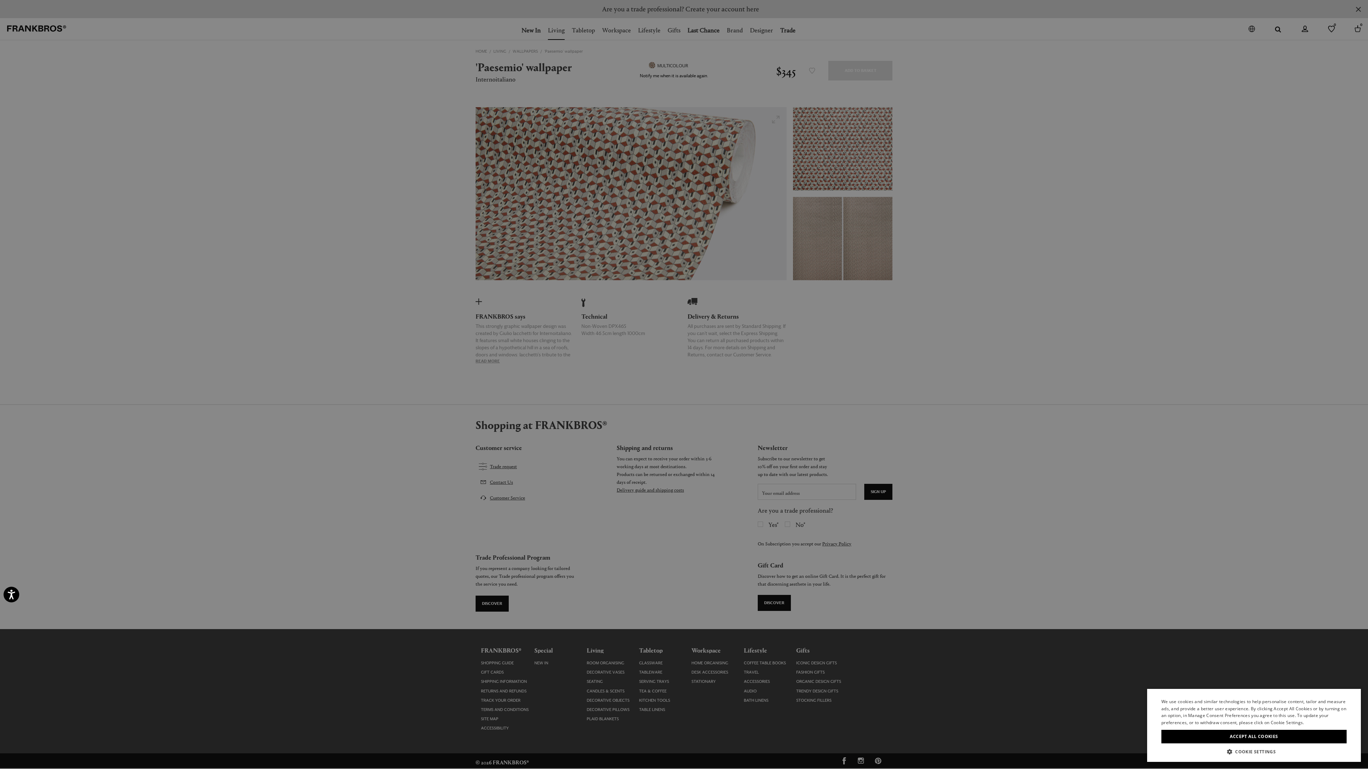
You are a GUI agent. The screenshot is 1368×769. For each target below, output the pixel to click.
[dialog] (684, 384)
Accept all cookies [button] (1254, 736)
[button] (1254, 751)
